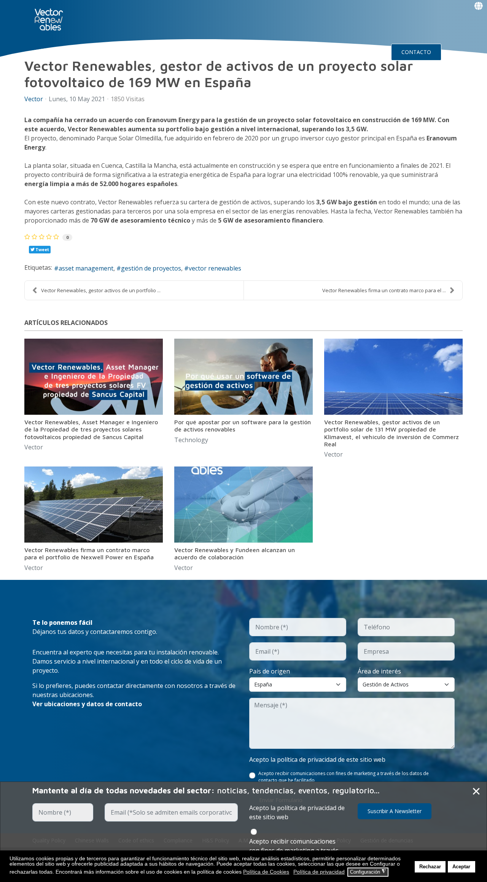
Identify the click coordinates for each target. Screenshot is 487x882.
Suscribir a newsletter (395, 811)
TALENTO (252, 51)
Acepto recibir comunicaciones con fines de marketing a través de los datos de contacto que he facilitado (343, 776)
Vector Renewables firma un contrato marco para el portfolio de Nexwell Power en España (89, 553)
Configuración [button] (368, 872)
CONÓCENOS (152, 51)
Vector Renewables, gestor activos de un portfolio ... (101, 290)
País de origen (269, 671)
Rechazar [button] (430, 866)
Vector (33, 99)
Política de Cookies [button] (266, 872)
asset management (86, 268)
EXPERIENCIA (204, 51)
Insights (318, 51)
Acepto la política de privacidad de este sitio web (317, 759)
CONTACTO (416, 52)
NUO (111, 51)
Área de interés (379, 671)
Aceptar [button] (461, 866)
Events (358, 51)
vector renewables (215, 268)
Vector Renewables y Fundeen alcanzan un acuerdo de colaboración (234, 553)
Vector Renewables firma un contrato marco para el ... (384, 290)
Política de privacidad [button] (319, 872)
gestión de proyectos (151, 268)
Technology (191, 440)
